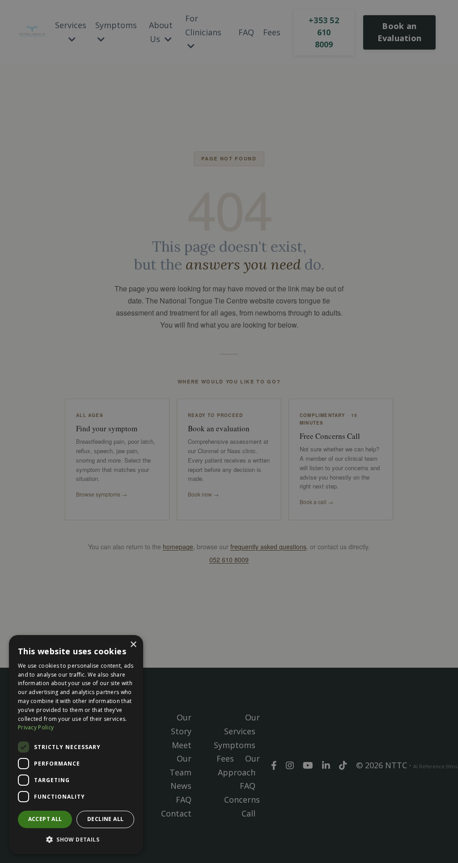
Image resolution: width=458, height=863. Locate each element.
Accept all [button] (45, 819)
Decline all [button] (105, 819)
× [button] (133, 644)
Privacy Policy (36, 727)
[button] (76, 839)
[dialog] (76, 744)
